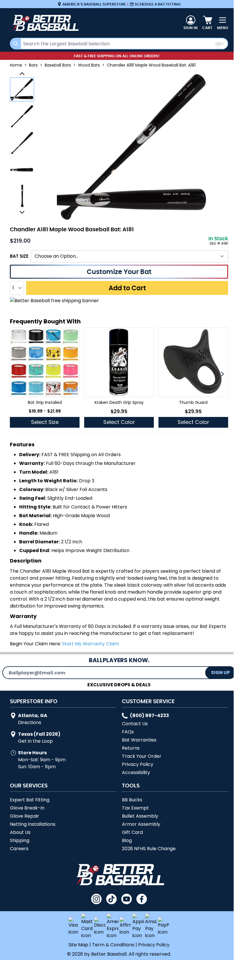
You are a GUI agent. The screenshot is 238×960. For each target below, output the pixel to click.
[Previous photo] (22, 73)
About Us (20, 832)
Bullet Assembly (140, 816)
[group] (45, 377)
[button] (222, 374)
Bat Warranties (139, 740)
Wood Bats (89, 65)
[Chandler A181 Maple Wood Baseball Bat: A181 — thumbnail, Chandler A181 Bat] (22, 196)
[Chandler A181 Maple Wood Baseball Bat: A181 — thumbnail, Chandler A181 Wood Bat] (22, 143)
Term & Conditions (113, 944)
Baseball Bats (58, 65)
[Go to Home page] (45, 22)
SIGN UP (220, 672)
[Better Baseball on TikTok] (111, 899)
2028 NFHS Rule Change (149, 848)
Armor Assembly (141, 824)
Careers (19, 848)
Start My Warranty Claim (90, 643)
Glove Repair (24, 816)
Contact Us (135, 723)
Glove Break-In (27, 808)
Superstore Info (33, 701)
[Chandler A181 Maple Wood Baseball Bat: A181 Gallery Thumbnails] (22, 143)
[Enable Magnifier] (133, 146)
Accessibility (136, 772)
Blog (127, 840)
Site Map (78, 944)
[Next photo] (22, 212)
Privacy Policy (137, 764)
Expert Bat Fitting (29, 799)
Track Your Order (141, 756)
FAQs (128, 731)
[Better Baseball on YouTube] (126, 899)
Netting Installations (32, 824)
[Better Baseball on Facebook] (141, 899)
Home (16, 65)
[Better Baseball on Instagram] (96, 899)
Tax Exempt (135, 808)
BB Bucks (132, 799)
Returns (131, 748)
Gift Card (132, 832)
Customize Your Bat (119, 271)
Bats (33, 65)
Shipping (19, 840)
